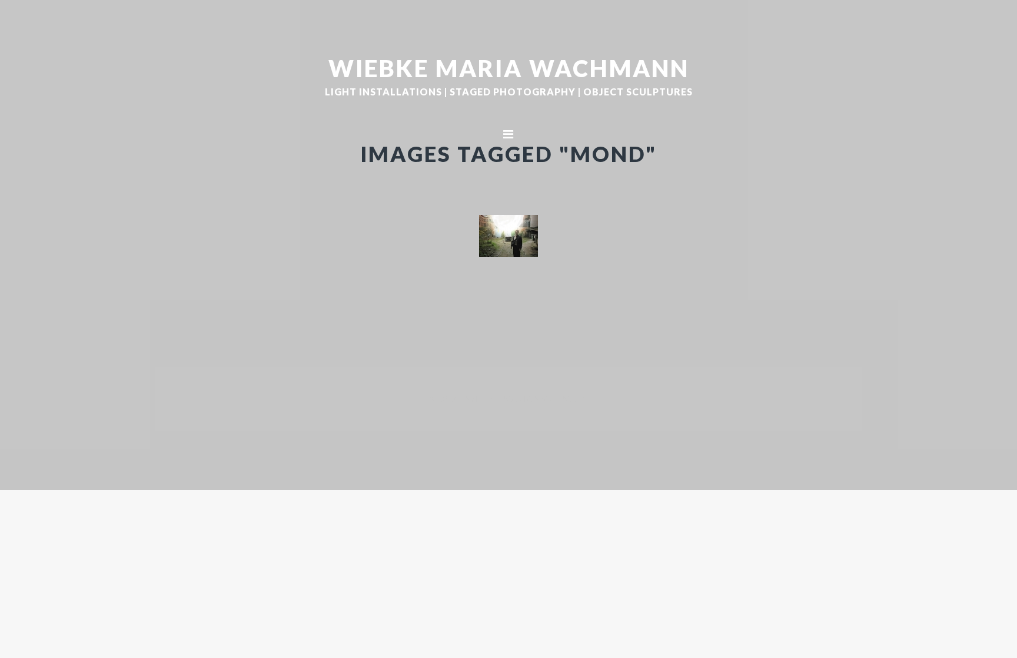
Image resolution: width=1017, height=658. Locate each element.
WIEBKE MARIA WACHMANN (508, 68)
